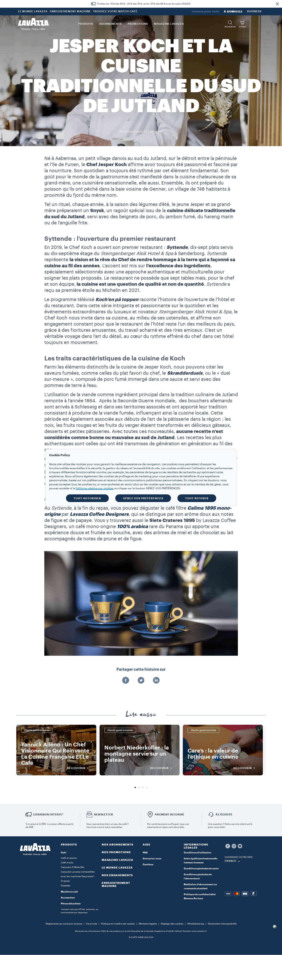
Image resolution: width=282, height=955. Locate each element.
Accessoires (68, 898)
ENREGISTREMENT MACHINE (70, 11)
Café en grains (69, 858)
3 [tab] (143, 788)
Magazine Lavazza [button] (169, 24)
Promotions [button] (138, 24)
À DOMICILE (233, 11)
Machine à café (69, 892)
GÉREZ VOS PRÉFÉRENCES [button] (143, 498)
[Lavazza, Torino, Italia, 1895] (33, 24)
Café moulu (67, 862)
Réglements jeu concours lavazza (64, 924)
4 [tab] (147, 788)
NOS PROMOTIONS (116, 852)
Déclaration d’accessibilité (222, 924)
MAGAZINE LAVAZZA (117, 860)
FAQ (145, 852)
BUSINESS (254, 11)
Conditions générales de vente (201, 868)
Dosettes (65, 885)
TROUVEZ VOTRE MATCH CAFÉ (115, 11)
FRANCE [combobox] (230, 861)
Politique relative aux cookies (95, 488)
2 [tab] (139, 788)
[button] (277, 4)
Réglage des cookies (172, 924)
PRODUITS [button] (85, 24)
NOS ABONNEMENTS (117, 844)
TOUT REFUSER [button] (197, 498)
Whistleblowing (195, 924)
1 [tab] (135, 788)
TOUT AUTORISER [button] (87, 498)
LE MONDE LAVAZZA (33, 11)
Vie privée (91, 924)
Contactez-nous (152, 858)
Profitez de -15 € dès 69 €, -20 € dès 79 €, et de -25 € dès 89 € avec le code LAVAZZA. (144, 4)
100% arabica (132, 526)
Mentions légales (148, 924)
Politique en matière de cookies (118, 924)
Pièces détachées (71, 903)
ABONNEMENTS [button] (110, 24)
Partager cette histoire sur (141, 669)
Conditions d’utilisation (197, 852)
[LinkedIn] (156, 681)
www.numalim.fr (199, 931)
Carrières (148, 864)
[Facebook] (125, 681)
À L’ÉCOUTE (224, 814)
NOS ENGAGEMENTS (117, 875)
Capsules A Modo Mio (72, 867)
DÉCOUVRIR (76, 768)
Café (63, 852)
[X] (141, 681)
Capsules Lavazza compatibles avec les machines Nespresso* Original (78, 876)
